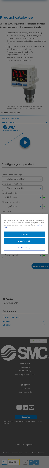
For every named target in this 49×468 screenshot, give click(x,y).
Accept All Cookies (24, 241)
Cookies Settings (24, 248)
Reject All (24, 234)
